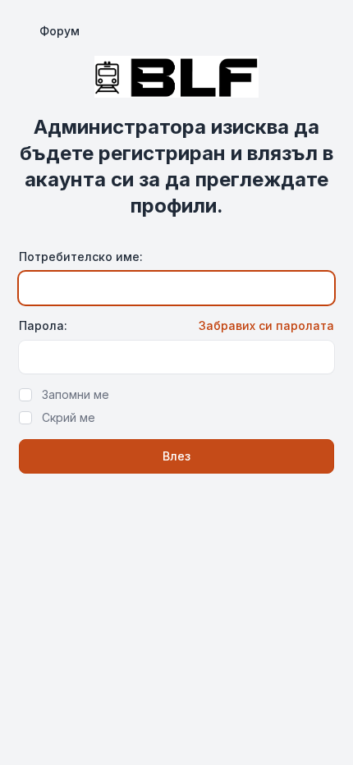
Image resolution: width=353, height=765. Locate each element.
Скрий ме (68, 417)
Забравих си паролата (266, 325)
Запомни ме (75, 394)
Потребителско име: (81, 256)
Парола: (43, 325)
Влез (176, 456)
